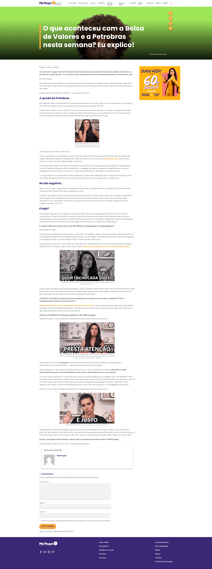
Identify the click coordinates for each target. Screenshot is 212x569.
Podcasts (150, 3)
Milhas (157, 550)
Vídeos (158, 3)
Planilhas (101, 3)
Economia (72, 3)
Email (42, 512)
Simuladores (83, 3)
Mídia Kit (140, 4)
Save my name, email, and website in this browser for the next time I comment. (76, 520)
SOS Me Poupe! (110, 4)
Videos (157, 554)
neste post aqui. (110, 158)
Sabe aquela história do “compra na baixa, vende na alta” (67, 305)
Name (42, 503)
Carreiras (102, 558)
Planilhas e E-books (106, 550)
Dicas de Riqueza (58, 4)
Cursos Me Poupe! (162, 542)
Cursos (93, 3)
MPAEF (165, 3)
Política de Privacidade (164, 562)
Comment (44, 482)
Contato (133, 3)
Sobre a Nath (122, 4)
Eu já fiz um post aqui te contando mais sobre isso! (106, 246)
